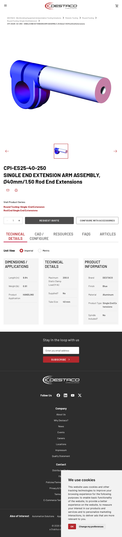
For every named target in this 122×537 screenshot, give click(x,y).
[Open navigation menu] (5, 5)
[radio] (21, 250)
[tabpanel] (61, 285)
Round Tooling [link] (88, 18)
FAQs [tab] (86, 234)
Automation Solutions (43, 516)
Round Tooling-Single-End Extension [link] (22, 21)
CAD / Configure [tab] (39, 236)
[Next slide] (115, 151)
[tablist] (61, 234)
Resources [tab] (63, 234)
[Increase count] (19, 220)
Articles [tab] (108, 234)
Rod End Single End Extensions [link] (21, 210)
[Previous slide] (7, 151)
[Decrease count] (7, 220)
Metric (46, 250)
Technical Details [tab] (15, 236)
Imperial (28, 250)
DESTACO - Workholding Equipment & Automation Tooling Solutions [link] (34, 18)
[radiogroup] (35, 252)
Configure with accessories (97, 220)
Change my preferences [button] (91, 526)
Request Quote (49, 220)
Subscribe (58, 359)
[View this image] (61, 151)
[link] (61, 6)
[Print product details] (16, 190)
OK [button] (72, 526)
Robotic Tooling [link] (71, 18)
